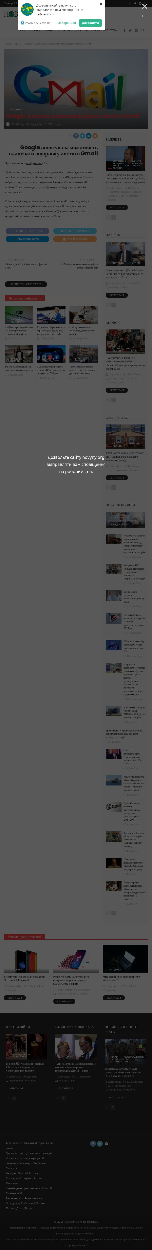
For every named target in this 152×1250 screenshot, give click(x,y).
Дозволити (90, 23)
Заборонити (67, 23)
